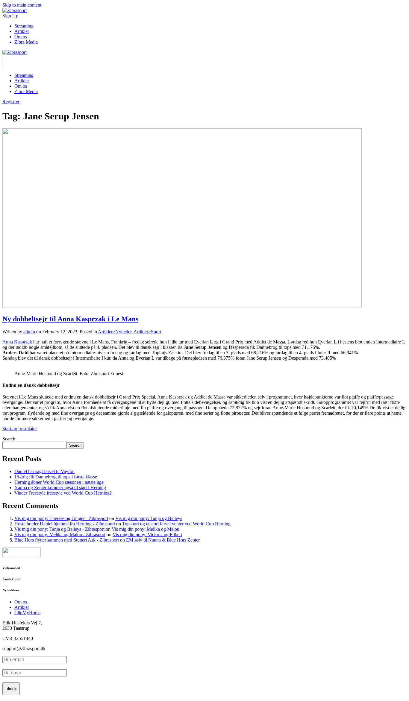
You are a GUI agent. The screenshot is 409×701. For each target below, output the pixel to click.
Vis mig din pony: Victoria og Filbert (147, 534)
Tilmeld (11, 688)
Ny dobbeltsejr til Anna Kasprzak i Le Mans (70, 319)
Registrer (10, 101)
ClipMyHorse (27, 612)
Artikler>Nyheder (114, 331)
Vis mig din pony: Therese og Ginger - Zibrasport (61, 518)
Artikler (21, 31)
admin (29, 331)
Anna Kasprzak (17, 341)
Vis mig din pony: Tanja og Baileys (148, 518)
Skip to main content (21, 4)
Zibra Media (26, 42)
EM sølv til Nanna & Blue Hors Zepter (163, 539)
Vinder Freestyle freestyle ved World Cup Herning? (63, 492)
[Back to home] (14, 52)
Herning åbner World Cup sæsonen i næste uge (59, 482)
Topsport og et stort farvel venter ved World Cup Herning (176, 523)
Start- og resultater (19, 428)
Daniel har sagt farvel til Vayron (44, 471)
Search (8, 438)
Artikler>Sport (147, 331)
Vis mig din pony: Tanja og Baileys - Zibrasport (59, 529)
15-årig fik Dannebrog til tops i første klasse (55, 476)
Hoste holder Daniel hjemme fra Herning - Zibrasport (64, 523)
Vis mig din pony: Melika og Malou (145, 529)
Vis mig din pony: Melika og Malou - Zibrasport (59, 534)
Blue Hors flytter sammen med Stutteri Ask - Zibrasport (66, 539)
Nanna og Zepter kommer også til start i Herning (60, 487)
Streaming (24, 25)
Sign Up (10, 15)
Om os (20, 36)
